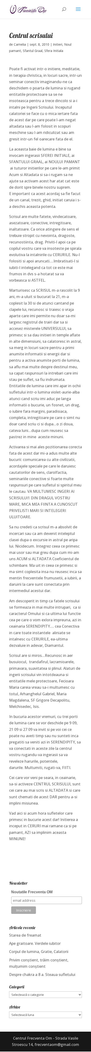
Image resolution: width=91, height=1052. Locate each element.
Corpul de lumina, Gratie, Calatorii (38, 951)
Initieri (57, 44)
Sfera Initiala (53, 50)
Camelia (20, 44)
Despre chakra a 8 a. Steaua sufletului (42, 974)
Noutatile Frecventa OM (31, 892)
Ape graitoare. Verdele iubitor (35, 943)
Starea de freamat (25, 935)
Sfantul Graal (32, 50)
